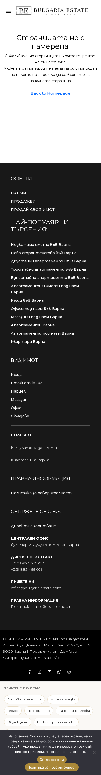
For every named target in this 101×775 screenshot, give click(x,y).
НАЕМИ (18, 193)
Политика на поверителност (41, 606)
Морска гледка (63, 699)
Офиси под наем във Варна (37, 308)
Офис (16, 407)
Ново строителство (56, 722)
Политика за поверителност (41, 493)
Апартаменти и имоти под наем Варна (45, 289)
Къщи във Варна (27, 300)
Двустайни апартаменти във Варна (48, 261)
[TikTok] (70, 672)
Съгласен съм (52, 759)
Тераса (13, 711)
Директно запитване (33, 526)
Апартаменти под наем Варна (42, 333)
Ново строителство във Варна (43, 253)
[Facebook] (31, 672)
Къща (16, 374)
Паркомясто (38, 711)
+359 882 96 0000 (27, 563)
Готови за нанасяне (24, 699)
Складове (20, 416)
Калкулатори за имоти (34, 447)
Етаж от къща (26, 383)
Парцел (18, 391)
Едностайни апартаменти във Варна (50, 277)
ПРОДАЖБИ (23, 201)
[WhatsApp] (60, 672)
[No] (94, 752)
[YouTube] (50, 672)
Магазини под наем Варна (36, 317)
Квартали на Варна (30, 460)
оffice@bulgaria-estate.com (36, 588)
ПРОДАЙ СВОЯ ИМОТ (33, 209)
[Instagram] (41, 672)
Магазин (19, 399)
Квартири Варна (28, 341)
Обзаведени (17, 722)
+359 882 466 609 (27, 569)
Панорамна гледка (74, 711)
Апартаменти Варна (33, 325)
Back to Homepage (50, 93)
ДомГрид (68, 651)
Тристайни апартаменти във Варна (48, 269)
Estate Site (50, 657)
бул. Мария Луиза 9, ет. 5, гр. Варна (45, 544)
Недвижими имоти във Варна (41, 244)
